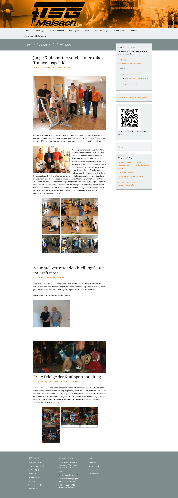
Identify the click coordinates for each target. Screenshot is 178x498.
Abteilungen (40, 30)
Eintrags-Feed (94, 466)
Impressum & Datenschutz (36, 36)
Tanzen (31, 474)
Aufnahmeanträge (101, 30)
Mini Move (124, 60)
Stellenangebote (119, 30)
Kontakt (134, 30)
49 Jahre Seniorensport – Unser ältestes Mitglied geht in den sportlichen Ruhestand (68, 465)
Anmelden (92, 462)
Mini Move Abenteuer (128, 172)
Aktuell (120, 169)
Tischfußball (32, 477)
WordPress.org (94, 474)
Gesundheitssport (35, 466)
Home (28, 30)
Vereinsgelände (34, 485)
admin (76, 381)
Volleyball (31, 488)
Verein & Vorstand (57, 30)
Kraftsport (58, 67)
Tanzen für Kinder (131, 75)
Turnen (30, 481)
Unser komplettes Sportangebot (132, 97)
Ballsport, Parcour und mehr (130, 64)
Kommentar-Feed (95, 470)
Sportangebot (74, 30)
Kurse (87, 30)
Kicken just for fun (131, 85)
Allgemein (32, 462)
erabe (68, 67)
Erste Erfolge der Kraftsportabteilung (67, 377)
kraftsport (66, 381)
